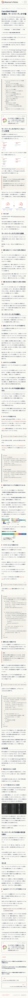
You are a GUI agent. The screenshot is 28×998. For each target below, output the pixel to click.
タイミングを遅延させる (11, 95)
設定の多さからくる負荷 (11, 103)
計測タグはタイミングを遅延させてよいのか (15, 97)
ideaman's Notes (5, 8)
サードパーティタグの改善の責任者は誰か (13, 106)
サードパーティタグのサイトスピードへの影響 (14, 80)
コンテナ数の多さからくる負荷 (12, 104)
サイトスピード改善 (14, 8)
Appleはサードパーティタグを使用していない (15, 109)
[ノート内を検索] (22, 2)
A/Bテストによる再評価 (11, 92)
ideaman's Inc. (23, 995)
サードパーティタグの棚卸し (11, 89)
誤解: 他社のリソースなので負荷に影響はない (15, 85)
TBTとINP (8, 82)
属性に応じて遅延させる (11, 100)
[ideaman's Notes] (10, 2)
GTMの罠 (6, 101)
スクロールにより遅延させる (12, 98)
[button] (25, 2)
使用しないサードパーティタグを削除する (14, 91)
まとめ (6, 107)
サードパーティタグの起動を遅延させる (13, 94)
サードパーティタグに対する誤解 (11, 83)
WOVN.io (13, 646)
